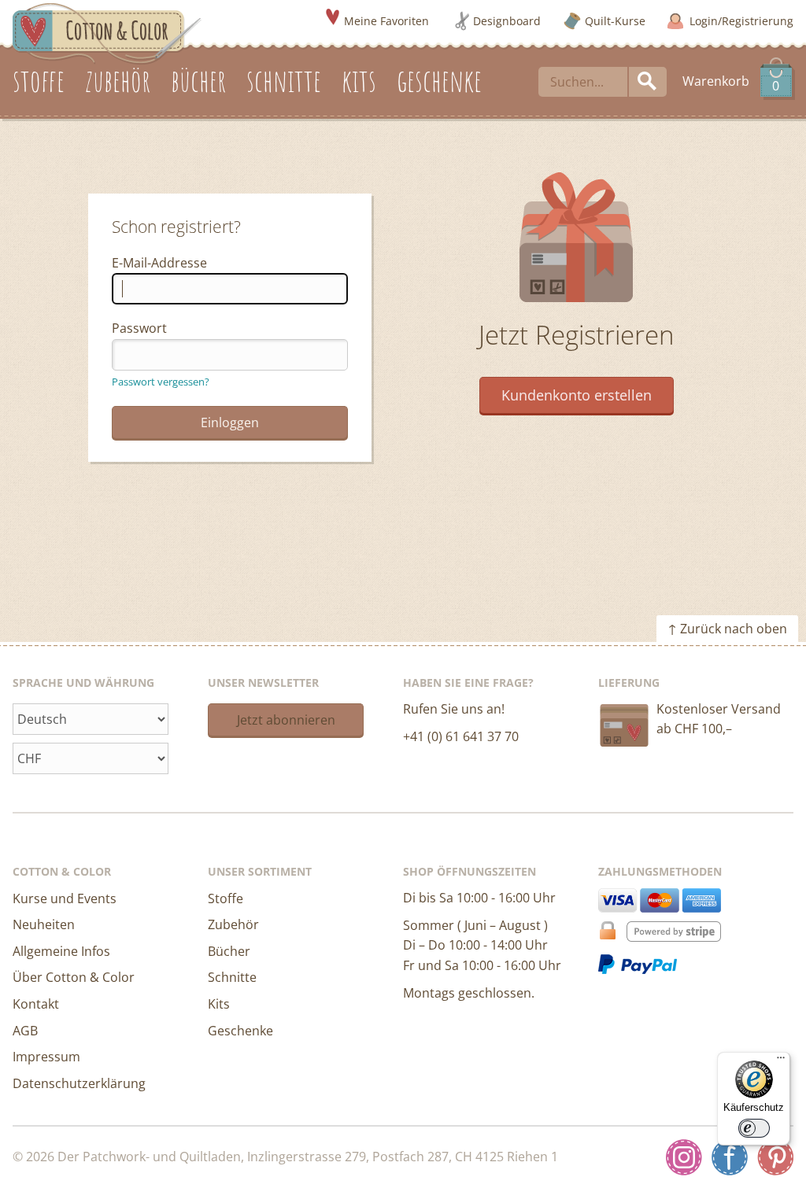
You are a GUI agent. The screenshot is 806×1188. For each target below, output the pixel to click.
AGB (25, 1030)
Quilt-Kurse (615, 20)
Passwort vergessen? (160, 381)
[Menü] (780, 1061)
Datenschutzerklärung (79, 1083)
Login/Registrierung (741, 20)
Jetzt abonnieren (286, 720)
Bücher (229, 951)
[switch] (754, 1128)
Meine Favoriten (386, 20)
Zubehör (233, 924)
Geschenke (240, 1030)
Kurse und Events (64, 898)
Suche (648, 82)
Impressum (46, 1056)
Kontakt (36, 1004)
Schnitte (232, 977)
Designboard (507, 20)
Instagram (684, 1157)
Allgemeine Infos (61, 951)
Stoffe (225, 898)
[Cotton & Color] (107, 32)
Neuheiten (44, 924)
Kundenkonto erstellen (576, 395)
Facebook (730, 1157)
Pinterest (775, 1157)
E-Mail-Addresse (159, 262)
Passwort (139, 328)
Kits (219, 1004)
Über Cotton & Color (74, 977)
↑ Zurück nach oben (727, 628)
